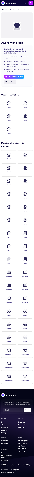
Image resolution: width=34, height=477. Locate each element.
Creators (21, 427)
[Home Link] (8, 395)
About (3, 425)
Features (4, 430)
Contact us (4, 441)
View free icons (9, 82)
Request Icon (5, 443)
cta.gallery (4, 460)
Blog (2, 453)
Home (3, 422)
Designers (21, 422)
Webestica (21, 465)
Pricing (3, 433)
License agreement (7, 472)
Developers (22, 425)
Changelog (15, 469)
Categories (4, 427)
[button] (31, 3)
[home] (8, 3)
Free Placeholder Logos (6, 456)
